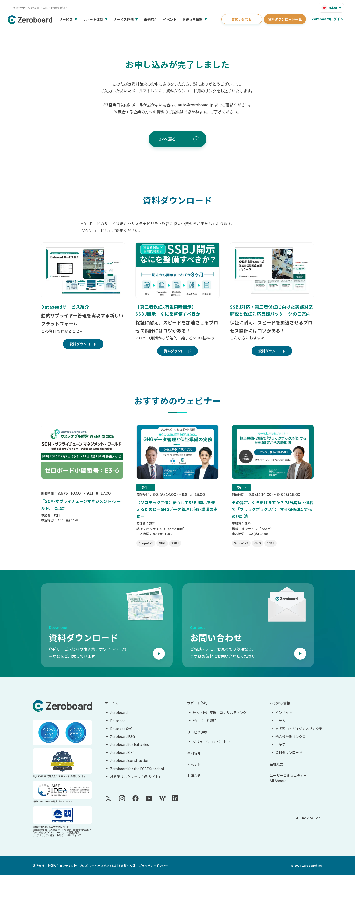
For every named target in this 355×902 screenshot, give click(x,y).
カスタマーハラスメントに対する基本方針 (107, 865)
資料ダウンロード (288, 752)
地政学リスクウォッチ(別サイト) (135, 776)
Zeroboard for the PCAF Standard (137, 768)
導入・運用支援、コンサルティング (220, 712)
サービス (66, 19)
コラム (280, 720)
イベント (170, 19)
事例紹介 (150, 19)
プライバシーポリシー (153, 865)
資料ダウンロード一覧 (285, 19)
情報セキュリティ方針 (62, 865)
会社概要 (276, 764)
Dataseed (117, 720)
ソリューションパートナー (213, 741)
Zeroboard (119, 712)
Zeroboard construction (129, 760)
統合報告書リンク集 (290, 736)
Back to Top (310, 817)
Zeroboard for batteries (129, 744)
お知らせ (194, 775)
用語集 (280, 744)
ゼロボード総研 (204, 720)
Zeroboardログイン (327, 18)
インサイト (283, 712)
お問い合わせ (242, 19)
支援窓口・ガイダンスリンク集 (298, 728)
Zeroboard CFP (122, 752)
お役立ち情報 (192, 19)
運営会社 (38, 865)
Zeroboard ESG (122, 736)
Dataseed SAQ (121, 728)
